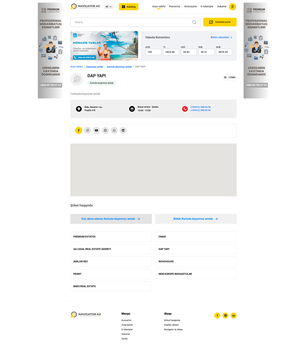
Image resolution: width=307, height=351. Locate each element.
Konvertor (174, 6)
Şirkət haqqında (172, 320)
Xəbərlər (222, 6)
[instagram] (225, 316)
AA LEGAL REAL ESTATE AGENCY (92, 249)
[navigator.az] (85, 315)
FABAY (162, 236)
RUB (218, 47)
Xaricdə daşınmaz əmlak (119, 66)
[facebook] (217, 316)
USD (183, 47)
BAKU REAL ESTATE (84, 286)
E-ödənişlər (207, 6)
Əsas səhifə (158, 6)
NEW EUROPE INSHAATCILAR (175, 273)
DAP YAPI (164, 249)
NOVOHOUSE (166, 261)
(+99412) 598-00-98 (201, 107)
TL (164, 47)
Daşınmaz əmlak (94, 66)
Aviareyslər (190, 6)
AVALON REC (80, 261)
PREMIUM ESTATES (84, 236)
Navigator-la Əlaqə (173, 329)
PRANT (77, 273)
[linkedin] (234, 316)
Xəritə (125, 338)
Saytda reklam (171, 325)
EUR (200, 47)
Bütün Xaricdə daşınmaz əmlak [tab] (193, 218)
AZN (147, 47)
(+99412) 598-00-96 (201, 110)
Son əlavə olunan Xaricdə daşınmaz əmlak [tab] (108, 218)
